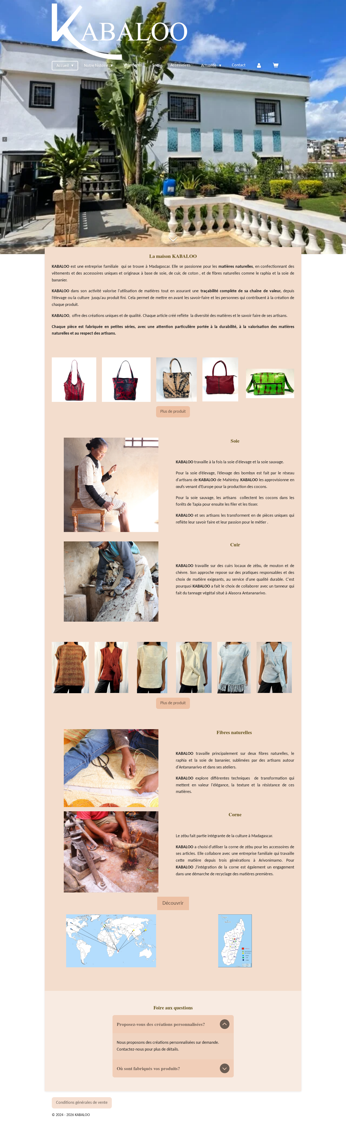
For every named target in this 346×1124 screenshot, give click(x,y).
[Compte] (259, 65)
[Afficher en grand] (111, 940)
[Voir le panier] (275, 65)
